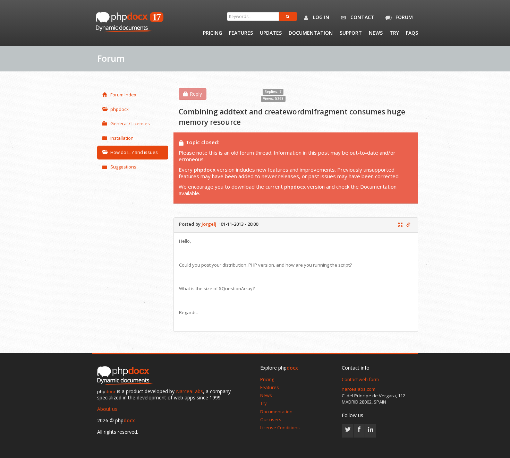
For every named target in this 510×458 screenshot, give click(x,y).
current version (295, 186)
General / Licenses (130, 123)
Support (351, 33)
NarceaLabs (189, 391)
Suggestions (123, 167)
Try (394, 33)
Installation (122, 138)
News (376, 33)
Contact (361, 17)
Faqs (412, 33)
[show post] (400, 225)
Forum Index (123, 95)
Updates (271, 33)
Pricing (212, 33)
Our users (270, 419)
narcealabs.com (358, 389)
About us (107, 409)
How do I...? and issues (134, 152)
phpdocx (119, 109)
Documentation (311, 33)
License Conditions (280, 427)
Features (241, 33)
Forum (403, 17)
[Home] (126, 376)
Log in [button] (320, 17)
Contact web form (360, 379)
